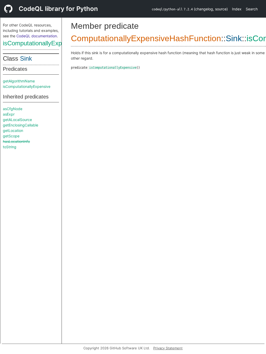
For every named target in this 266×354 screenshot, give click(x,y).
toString (9, 147)
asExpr (9, 114)
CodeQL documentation (36, 36)
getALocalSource (17, 119)
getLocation (13, 130)
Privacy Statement (168, 348)
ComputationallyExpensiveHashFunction (146, 38)
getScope (11, 136)
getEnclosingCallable (20, 125)
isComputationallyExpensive (41, 43)
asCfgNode (12, 109)
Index (237, 9)
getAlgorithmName (19, 81)
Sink (26, 58)
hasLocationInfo (16, 141)
